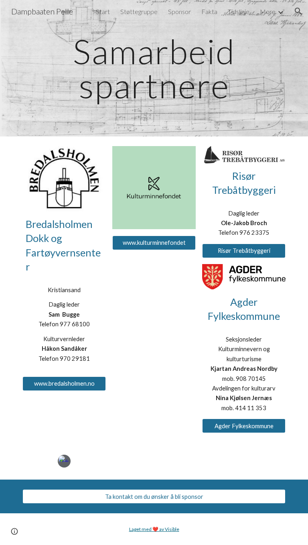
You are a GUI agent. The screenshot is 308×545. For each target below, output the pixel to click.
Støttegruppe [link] (139, 11)
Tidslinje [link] (238, 11)
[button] (298, 11)
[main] (153, 68)
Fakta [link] (209, 11)
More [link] (268, 11)
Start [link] (103, 11)
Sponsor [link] (179, 11)
